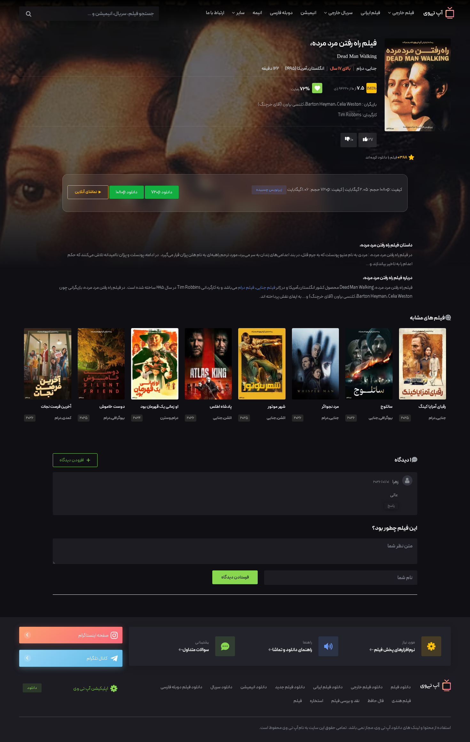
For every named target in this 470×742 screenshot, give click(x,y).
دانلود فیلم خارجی (367, 687)
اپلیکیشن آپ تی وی (68, 688)
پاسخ (391, 506)
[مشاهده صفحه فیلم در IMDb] (370, 89)
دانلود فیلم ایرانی (328, 687)
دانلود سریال (221, 687)
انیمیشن (308, 13)
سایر (240, 13)
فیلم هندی (401, 701)
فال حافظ (375, 701)
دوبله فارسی (281, 13)
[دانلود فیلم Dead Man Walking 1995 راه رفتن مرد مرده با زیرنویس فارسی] (417, 84)
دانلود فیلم (401, 687)
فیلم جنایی (265, 287)
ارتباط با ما (215, 13)
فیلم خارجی (403, 13)
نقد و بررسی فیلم (345, 701)
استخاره (316, 701)
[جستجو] (28, 14)
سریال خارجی (340, 13)
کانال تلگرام (97, 658)
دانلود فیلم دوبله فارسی (181, 687)
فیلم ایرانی (370, 13)
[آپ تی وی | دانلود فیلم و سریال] (439, 17)
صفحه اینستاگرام (93, 635)
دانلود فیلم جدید (290, 687)
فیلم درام (246, 287)
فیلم (298, 701)
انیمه (257, 13)
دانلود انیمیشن (253, 687)
